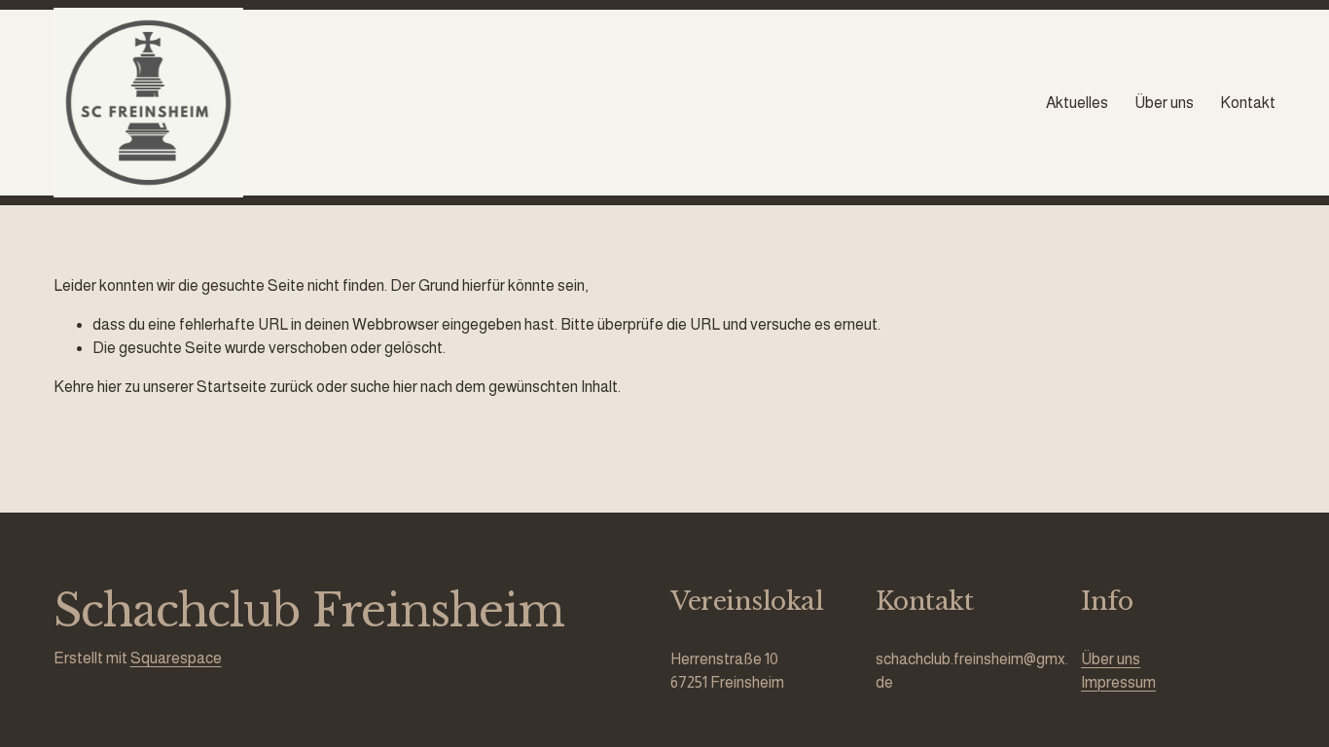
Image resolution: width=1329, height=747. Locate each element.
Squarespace (176, 658)
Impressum (1118, 682)
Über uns (1164, 102)
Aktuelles (1077, 102)
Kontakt (1247, 102)
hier (109, 386)
